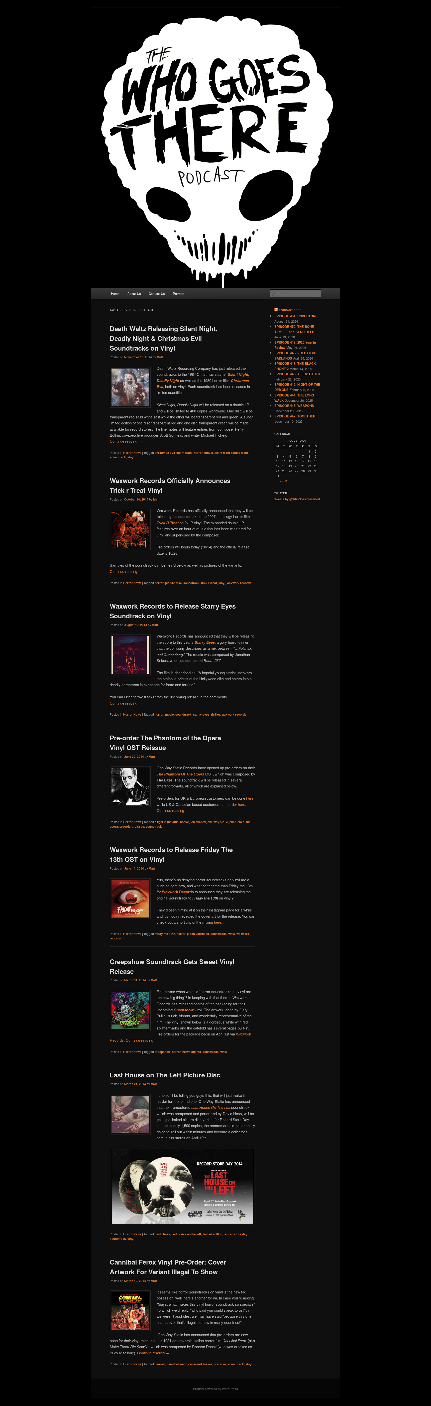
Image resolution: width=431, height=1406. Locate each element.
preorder (125, 826)
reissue (138, 826)
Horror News (132, 452)
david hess (162, 1234)
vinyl (130, 457)
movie (208, 452)
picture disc (173, 583)
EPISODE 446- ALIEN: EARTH (297, 374)
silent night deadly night (231, 452)
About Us (134, 293)
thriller (215, 714)
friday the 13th (165, 933)
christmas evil (165, 452)
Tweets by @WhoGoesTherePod (297, 499)
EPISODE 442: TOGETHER (294, 416)
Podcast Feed (290, 310)
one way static (218, 822)
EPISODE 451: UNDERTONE (296, 316)
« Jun (283, 481)
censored (195, 1364)
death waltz (184, 452)
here (249, 798)
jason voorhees (198, 933)
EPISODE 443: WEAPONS (294, 405)
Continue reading (126, 441)
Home (115, 293)
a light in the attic (167, 822)
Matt (160, 357)
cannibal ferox (177, 1364)
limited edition (212, 1234)
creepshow (162, 1051)
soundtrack (118, 457)
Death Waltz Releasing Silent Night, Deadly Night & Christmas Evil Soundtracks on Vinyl (163, 338)
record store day (235, 1234)
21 (303, 466)
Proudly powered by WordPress (215, 1389)
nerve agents (191, 1051)
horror (198, 452)
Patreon (178, 293)
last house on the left (186, 1234)
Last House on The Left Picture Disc (165, 1074)
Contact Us (157, 293)
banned (160, 1364)
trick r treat (209, 583)
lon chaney (198, 822)
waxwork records (239, 583)
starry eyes (201, 714)
